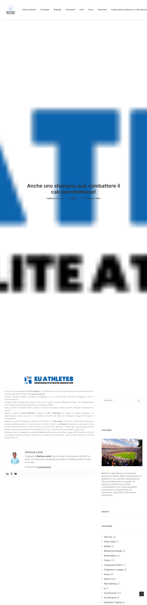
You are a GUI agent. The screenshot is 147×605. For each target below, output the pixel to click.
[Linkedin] (7, 473)
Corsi (90, 9)
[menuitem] (30, 9)
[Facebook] (11, 473)
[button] (138, 400)
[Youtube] (15, 473)
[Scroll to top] (141, 593)
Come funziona (29, 9)
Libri (82, 9)
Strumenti (70, 9)
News (74, 198)
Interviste (102, 9)
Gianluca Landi (92, 198)
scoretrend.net (44, 467)
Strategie (44, 9)
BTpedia (57, 9)
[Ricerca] (122, 400)
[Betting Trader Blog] (11, 9)
